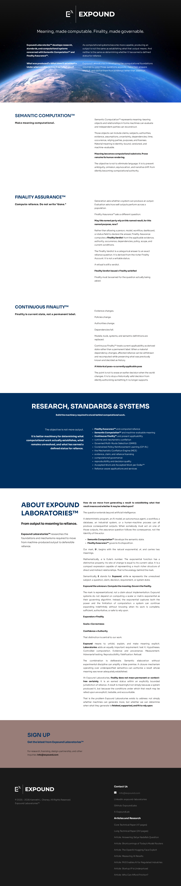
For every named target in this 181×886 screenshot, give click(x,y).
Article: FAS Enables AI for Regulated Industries (138, 862)
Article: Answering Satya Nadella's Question (136, 837)
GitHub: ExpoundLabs (125, 805)
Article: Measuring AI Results (128, 856)
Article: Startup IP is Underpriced (131, 868)
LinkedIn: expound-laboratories (130, 799)
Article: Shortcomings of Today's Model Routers (138, 843)
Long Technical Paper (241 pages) (131, 831)
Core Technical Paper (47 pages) (130, 824)
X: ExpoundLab (121, 811)
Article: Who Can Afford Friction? (131, 874)
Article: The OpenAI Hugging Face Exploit (135, 849)
